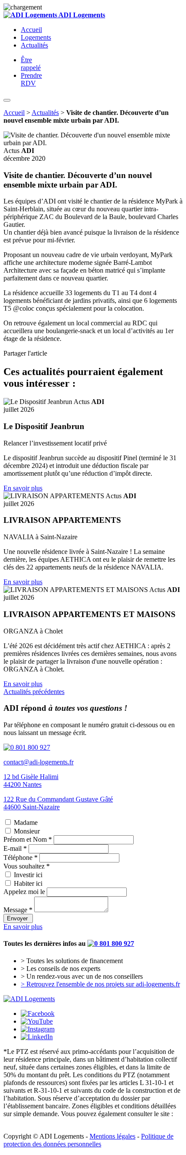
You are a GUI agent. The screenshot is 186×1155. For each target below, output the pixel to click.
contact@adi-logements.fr (38, 762)
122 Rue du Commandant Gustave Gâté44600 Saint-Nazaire (58, 803)
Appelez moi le (24, 891)
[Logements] (29, 998)
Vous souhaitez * (26, 866)
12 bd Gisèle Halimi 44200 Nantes (30, 780)
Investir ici (28, 874)
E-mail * (15, 848)
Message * (17, 909)
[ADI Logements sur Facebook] (38, 1013)
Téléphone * (20, 857)
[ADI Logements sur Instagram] (38, 1029)
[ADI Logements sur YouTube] (37, 1021)
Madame (26, 822)
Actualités (34, 45)
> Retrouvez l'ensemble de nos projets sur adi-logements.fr (100, 984)
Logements (36, 37)
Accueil (31, 29)
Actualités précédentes (33, 691)
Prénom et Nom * (27, 839)
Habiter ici (28, 883)
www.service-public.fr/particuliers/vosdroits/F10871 (74, 1121)
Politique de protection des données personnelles (88, 1140)
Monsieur (27, 831)
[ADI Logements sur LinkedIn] (37, 1036)
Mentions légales (112, 1136)
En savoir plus (22, 488)
